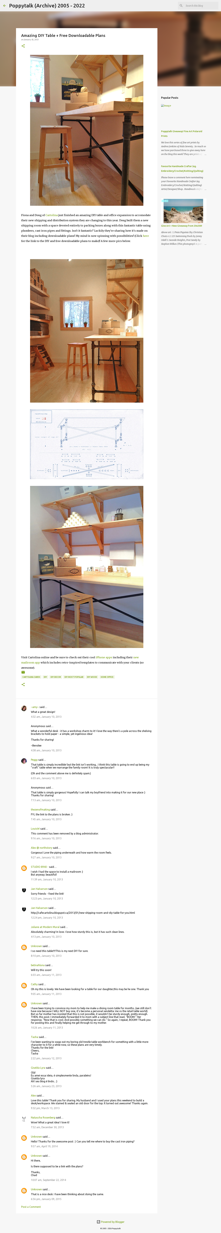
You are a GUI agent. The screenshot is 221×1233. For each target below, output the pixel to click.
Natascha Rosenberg (43, 1117)
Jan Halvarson (39, 888)
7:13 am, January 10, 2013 (46, 800)
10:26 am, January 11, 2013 (47, 1027)
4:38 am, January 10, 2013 (46, 750)
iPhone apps (104, 657)
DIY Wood (92, 677)
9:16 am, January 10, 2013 (46, 838)
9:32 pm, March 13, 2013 (45, 1108)
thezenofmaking (40, 809)
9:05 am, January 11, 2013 (46, 993)
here (146, 235)
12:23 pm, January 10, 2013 (47, 898)
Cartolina (51, 215)
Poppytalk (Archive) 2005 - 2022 (47, 5)
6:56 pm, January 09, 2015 (46, 1199)
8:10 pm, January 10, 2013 (46, 955)
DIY (45, 677)
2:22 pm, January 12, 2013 (46, 1058)
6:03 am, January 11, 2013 (46, 974)
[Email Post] (23, 673)
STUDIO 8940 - (39, 866)
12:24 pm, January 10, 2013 (47, 917)
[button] (23, 46)
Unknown (36, 946)
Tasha (34, 1037)
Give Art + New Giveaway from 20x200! (181, 226)
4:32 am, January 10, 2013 (46, 716)
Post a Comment (31, 1206)
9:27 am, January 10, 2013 (46, 857)
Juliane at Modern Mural (45, 927)
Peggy (34, 759)
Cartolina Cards (31, 677)
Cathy (34, 984)
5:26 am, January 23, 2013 (46, 1086)
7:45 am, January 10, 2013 (46, 819)
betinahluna (38, 965)
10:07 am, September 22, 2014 (48, 1179)
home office (107, 677)
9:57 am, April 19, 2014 (44, 1146)
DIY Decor (56, 677)
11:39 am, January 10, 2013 (47, 879)
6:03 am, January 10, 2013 (46, 778)
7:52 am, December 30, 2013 (47, 1127)
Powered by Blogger (112, 1221)
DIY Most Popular (74, 677)
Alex (33, 1095)
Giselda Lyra (38, 1067)
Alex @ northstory (41, 847)
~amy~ (35, 707)
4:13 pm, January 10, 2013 (46, 936)
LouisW (35, 828)
